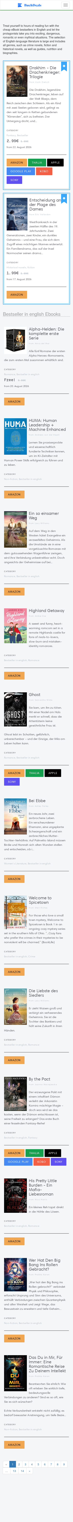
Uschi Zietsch (42, 82)
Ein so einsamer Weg (44, 515)
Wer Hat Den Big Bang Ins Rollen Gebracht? (44, 1265)
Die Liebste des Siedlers (43, 993)
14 (22, 1471)
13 (14, 1471)
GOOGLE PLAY (21, 171)
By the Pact (39, 1079)
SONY (14, 180)
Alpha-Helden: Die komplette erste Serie (46, 333)
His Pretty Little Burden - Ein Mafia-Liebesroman (43, 1187)
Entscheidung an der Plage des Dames (45, 204)
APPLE (55, 162)
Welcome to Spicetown (40, 900)
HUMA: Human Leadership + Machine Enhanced (47, 425)
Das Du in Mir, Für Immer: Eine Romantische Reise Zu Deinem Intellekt (47, 1364)
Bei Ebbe (37, 800)
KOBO (44, 171)
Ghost (34, 694)
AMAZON (17, 162)
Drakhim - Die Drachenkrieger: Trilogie (44, 72)
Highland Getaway (46, 610)
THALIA (37, 162)
